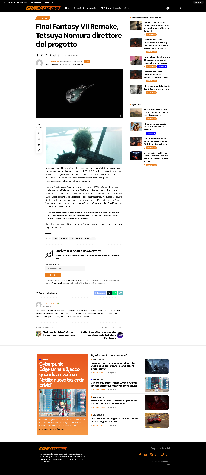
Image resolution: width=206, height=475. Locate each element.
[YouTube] (145, 455)
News (86, 61)
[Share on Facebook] (37, 55)
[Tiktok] (168, 455)
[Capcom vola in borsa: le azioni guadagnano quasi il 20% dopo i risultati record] (136, 141)
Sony (55, 239)
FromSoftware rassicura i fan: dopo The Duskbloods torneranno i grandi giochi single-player (113, 365)
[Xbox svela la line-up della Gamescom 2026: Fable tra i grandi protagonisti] (136, 112)
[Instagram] (151, 455)
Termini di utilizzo (72, 280)
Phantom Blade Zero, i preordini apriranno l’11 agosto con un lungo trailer (156, 74)
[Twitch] (162, 455)
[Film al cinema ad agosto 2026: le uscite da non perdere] (136, 126)
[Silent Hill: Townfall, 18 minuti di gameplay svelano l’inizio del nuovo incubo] (157, 402)
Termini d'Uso (47, 2)
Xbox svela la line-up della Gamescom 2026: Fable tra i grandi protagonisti (156, 112)
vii (93, 239)
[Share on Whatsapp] (46, 55)
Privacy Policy (34, 2)
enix (71, 239)
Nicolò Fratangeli (47, 429)
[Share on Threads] (54, 55)
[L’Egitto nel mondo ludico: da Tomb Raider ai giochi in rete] (136, 89)
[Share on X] (41, 55)
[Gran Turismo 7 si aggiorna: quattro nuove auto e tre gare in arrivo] (157, 420)
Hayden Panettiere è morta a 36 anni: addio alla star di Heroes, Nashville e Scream (157, 60)
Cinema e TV (162, 66)
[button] (198, 2)
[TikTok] (156, 455)
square (79, 239)
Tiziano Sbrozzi (52, 61)
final (87, 239)
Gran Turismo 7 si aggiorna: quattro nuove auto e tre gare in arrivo (114, 420)
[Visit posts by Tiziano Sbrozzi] (39, 305)
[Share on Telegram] (50, 55)
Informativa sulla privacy (59, 283)
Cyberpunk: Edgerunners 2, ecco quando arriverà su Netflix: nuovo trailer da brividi (61, 374)
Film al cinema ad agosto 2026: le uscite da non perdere (155, 127)
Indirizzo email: (52, 264)
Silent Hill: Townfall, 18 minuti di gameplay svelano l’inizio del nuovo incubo (114, 402)
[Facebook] (140, 455)
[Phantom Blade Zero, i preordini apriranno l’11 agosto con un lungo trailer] (136, 74)
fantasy (63, 239)
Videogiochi (43, 18)
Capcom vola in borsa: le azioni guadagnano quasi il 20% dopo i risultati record (156, 141)
